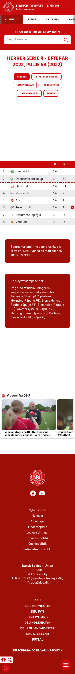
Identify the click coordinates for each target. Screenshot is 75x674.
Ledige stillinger (38, 532)
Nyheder (37, 515)
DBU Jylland (38, 617)
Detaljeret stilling (46, 77)
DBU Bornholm (37, 606)
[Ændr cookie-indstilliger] (6, 668)
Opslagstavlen (29, 94)
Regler (51, 94)
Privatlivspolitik (37, 538)
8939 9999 (24, 255)
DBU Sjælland (37, 634)
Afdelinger (37, 521)
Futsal (37, 639)
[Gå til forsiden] (29, 7)
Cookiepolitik (37, 543)
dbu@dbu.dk (39, 582)
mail (48, 251)
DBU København (37, 623)
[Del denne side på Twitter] (9, 660)
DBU (37, 600)
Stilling (22, 77)
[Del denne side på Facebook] (3, 660)
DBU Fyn (37, 611)
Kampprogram (25, 85)
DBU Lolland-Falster (37, 628)
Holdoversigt (50, 85)
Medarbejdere (37, 527)
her (41, 281)
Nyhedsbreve (37, 510)
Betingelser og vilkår (37, 549)
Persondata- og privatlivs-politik (37, 651)
